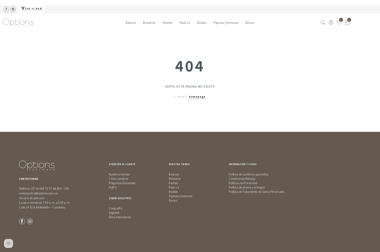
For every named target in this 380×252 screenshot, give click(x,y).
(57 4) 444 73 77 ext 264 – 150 (50, 188)
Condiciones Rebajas (242, 179)
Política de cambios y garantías (248, 174)
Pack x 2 (185, 23)
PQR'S (112, 187)
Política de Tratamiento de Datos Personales (256, 192)
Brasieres (149, 23)
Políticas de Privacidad (243, 183)
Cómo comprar (118, 179)
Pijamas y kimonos (180, 196)
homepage (197, 96)
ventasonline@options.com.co (38, 193)
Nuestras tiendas (119, 174)
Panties (167, 23)
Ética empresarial (119, 217)
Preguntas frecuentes (122, 183)
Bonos (249, 23)
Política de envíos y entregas (247, 187)
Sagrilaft (114, 213)
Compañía (115, 208)
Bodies (201, 23)
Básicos (131, 23)
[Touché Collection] (32, 9)
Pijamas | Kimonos (225, 23)
